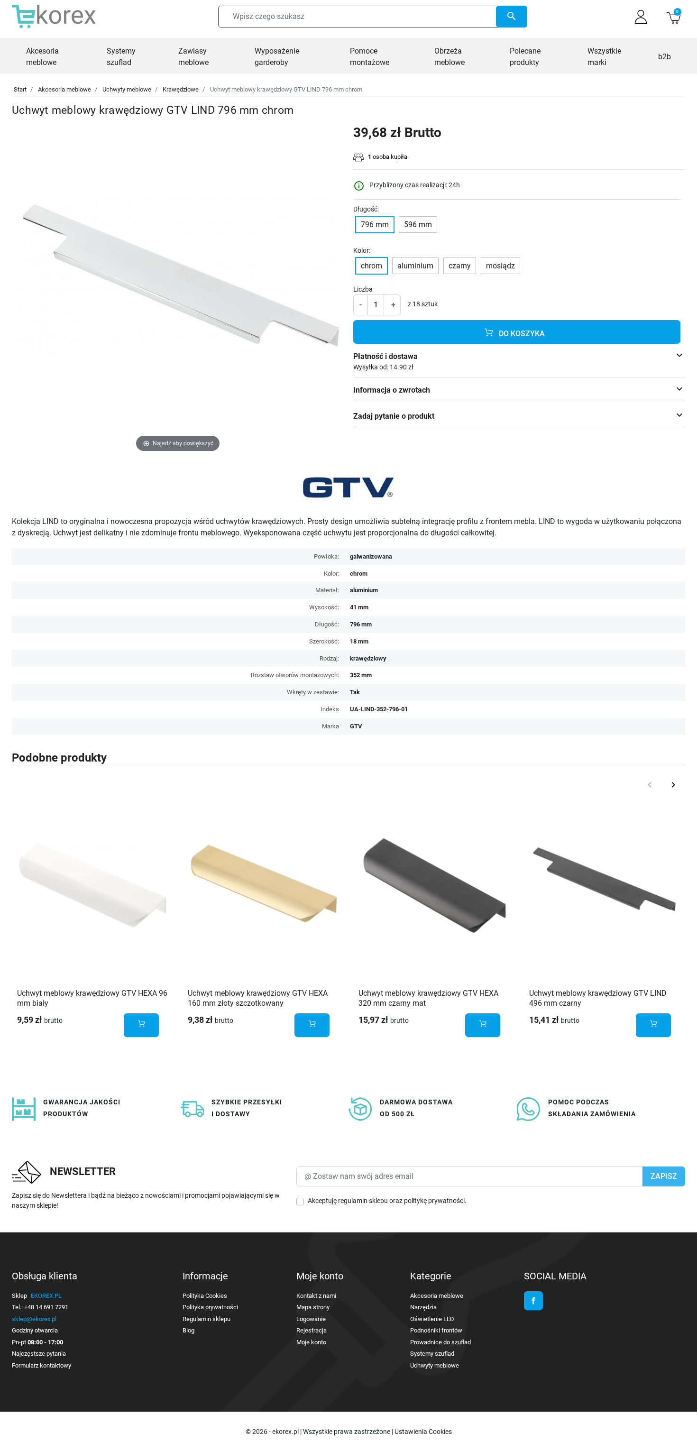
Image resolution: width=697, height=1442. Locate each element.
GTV (356, 726)
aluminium (415, 265)
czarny (460, 265)
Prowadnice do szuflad (440, 1342)
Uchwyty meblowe (126, 89)
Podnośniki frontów (436, 1330)
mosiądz (500, 265)
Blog (188, 1330)
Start (20, 89)
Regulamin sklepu (206, 1319)
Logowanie (311, 1319)
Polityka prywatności (210, 1307)
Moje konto (311, 1342)
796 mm (375, 224)
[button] (673, 16)
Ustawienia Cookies (423, 1431)
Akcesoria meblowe (64, 89)
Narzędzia (423, 1307)
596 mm (418, 224)
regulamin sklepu (363, 1200)
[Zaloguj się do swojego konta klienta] (640, 16)
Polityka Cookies (205, 1295)
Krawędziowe (181, 89)
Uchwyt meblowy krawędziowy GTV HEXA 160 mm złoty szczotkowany (258, 998)
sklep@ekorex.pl (34, 1319)
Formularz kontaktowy (41, 1365)
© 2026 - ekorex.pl (273, 1431)
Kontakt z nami (316, 1295)
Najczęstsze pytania (39, 1353)
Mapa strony (313, 1307)
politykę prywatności (434, 1200)
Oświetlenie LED (432, 1319)
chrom (371, 265)
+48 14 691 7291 (46, 1307)
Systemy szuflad (432, 1353)
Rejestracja (311, 1330)
